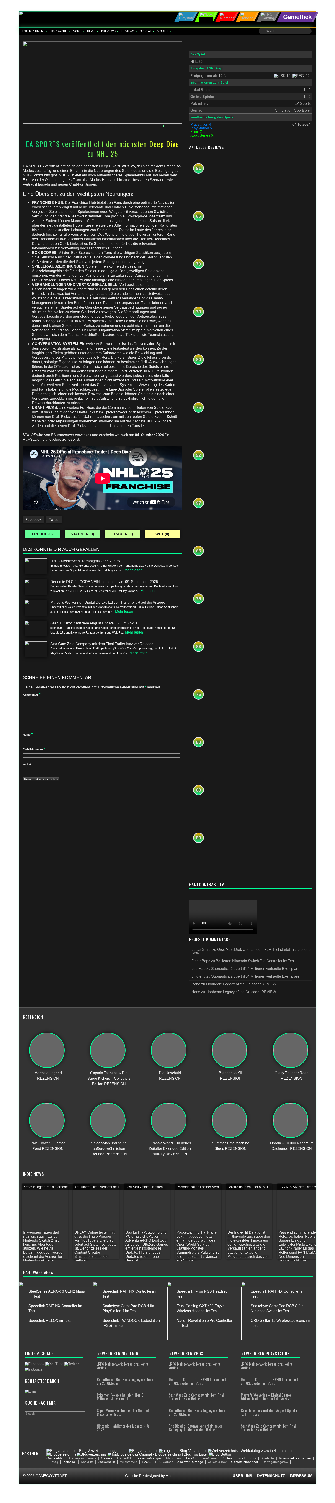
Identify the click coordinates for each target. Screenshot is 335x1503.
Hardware (59, 31)
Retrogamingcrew (275, 1462)
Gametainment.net (244, 1462)
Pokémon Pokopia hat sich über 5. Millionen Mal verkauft (120, 1396)
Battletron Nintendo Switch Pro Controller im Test (255, 961)
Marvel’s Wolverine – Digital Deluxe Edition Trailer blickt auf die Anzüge (266, 1396)
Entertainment (33, 31)
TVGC (146, 1462)
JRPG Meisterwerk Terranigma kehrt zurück (122, 1365)
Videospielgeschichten (295, 1458)
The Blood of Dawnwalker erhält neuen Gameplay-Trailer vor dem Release (195, 1427)
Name (28, 734)
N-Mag (53, 1462)
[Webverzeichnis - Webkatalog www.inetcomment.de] (252, 1451)
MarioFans (174, 1458)
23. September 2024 (42, 126)
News (91, 31)
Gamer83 (124, 1458)
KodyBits (87, 1462)
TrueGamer (209, 1458)
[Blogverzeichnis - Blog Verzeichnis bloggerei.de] (87, 1451)
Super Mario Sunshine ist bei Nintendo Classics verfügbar (123, 1412)
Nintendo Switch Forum (239, 1458)
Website (28, 764)
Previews (108, 31)
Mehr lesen (133, 570)
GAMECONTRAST (51, 1476)
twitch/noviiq (128, 1462)
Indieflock (69, 1462)
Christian (77, 126)
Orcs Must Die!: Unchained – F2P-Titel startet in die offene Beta (251, 951)
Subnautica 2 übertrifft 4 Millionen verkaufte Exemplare (255, 969)
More (77, 31)
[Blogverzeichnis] (143, 1451)
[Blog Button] (220, 1454)
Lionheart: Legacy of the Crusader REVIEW (241, 984)
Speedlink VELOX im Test (49, 1320)
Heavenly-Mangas (148, 1458)
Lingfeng (198, 976)
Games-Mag (55, 1458)
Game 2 (107, 1458)
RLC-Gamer (164, 1462)
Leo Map (198, 969)
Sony (125, 126)
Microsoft (99, 126)
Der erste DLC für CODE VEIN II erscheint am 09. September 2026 (197, 1381)
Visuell (163, 31)
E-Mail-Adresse (34, 749)
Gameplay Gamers (82, 1458)
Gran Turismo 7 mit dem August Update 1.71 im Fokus (269, 1412)
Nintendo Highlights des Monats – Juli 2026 (124, 1427)
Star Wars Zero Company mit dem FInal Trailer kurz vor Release (196, 1396)
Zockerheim (106, 1462)
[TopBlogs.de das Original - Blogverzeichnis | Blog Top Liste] (157, 1454)
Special (146, 31)
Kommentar (31, 694)
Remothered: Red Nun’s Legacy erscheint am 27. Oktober (126, 1381)
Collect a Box (217, 1462)
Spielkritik (267, 1458)
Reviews (127, 31)
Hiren (170, 1476)
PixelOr (191, 1458)
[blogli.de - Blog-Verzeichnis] (183, 1451)
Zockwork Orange (190, 1462)
